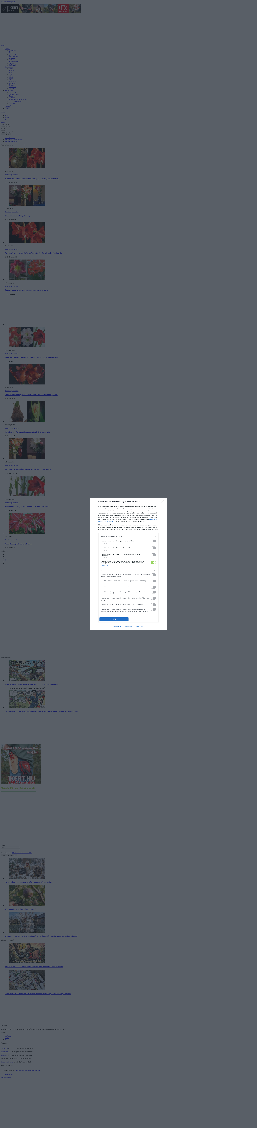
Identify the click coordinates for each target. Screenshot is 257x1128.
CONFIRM (114, 619)
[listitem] (128, 536)
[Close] (163, 502)
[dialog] (128, 564)
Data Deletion (117, 626)
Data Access (128, 626)
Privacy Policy (140, 626)
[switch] (153, 541)
